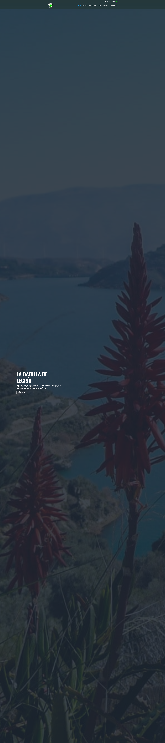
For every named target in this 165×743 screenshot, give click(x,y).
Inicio (79, 5)
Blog (100, 5)
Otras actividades (92, 5)
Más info (21, 392)
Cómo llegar (105, 5)
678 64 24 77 (113, 1)
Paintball (84, 5)
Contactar (112, 5)
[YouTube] (107, 2)
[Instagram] (109, 2)
